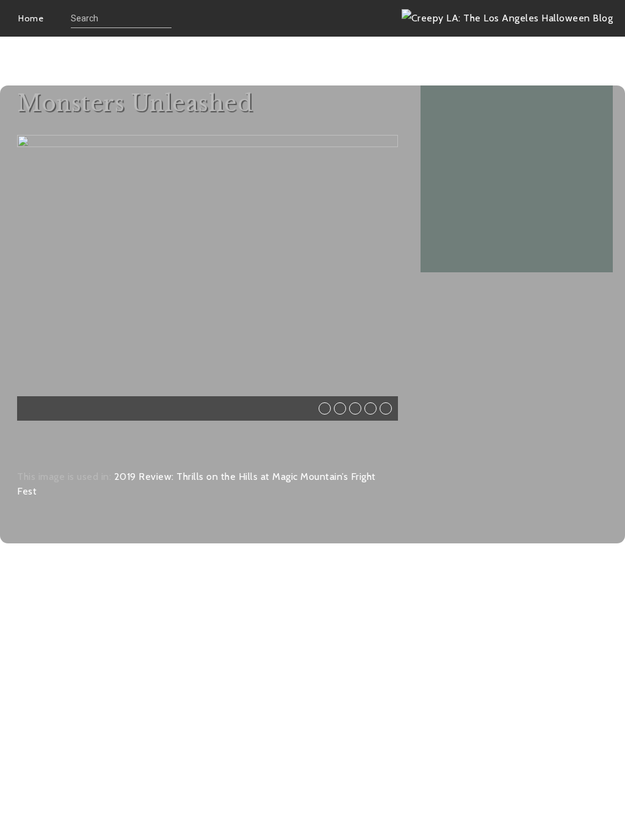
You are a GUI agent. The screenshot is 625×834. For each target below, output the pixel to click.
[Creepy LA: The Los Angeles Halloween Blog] (507, 18)
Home (30, 18)
